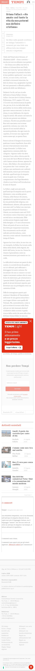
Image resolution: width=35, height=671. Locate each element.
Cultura (12, 7)
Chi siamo (5, 626)
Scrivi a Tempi (6, 628)
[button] (3, 50)
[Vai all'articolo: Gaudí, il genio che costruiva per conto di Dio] (6, 436)
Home (7, 7)
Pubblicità (5, 635)
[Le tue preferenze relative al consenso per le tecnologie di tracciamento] (3, 667)
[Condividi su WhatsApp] (3, 42)
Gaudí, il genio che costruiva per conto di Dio (20, 433)
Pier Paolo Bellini (16, 455)
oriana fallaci (19, 412)
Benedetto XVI (7, 412)
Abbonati (5, 2)
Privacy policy (6, 638)
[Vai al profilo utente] (28, 2)
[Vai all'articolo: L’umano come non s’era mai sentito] (6, 452)
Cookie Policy (6, 640)
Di (9, 34)
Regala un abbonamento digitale (23, 642)
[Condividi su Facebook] (3, 34)
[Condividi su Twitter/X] (3, 38)
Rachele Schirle (15, 441)
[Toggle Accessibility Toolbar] (31, 667)
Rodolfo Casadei (15, 469)
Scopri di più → (28, 495)
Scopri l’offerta (11, 347)
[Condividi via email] (3, 47)
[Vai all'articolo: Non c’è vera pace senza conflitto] (6, 466)
